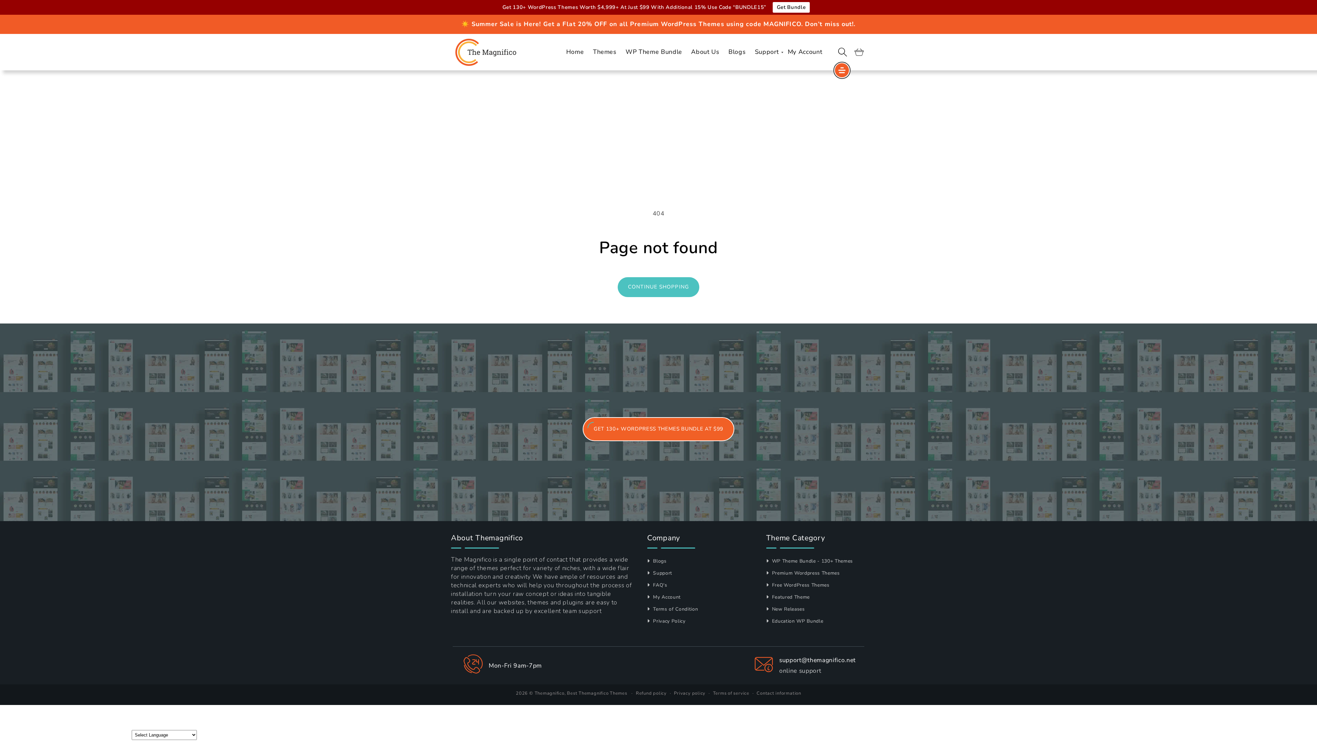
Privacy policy (689, 693)
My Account (666, 597)
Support (662, 573)
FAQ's (659, 585)
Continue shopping (658, 286)
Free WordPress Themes (800, 585)
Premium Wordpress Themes (805, 573)
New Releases (787, 609)
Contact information (779, 693)
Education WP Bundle (796, 621)
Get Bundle (791, 7)
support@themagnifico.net (817, 660)
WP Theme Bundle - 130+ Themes (811, 561)
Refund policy (651, 693)
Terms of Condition (675, 609)
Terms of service (731, 693)
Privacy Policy (669, 621)
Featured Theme (790, 597)
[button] (842, 52)
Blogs (659, 561)
